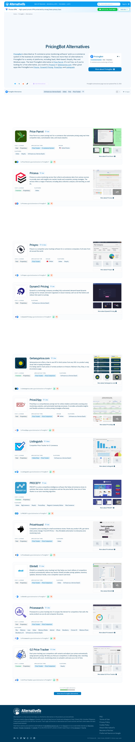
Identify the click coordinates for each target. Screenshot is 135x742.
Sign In (124, 4)
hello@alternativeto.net (51, 726)
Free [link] (69, 92)
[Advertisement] (68, 28)
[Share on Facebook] (15, 83)
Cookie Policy (104, 725)
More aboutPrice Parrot (106, 156)
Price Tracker (36, 148)
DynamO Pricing (46, 67)
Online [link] (64, 92)
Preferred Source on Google (110, 733)
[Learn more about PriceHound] (21, 529)
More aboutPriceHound (106, 549)
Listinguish (70, 67)
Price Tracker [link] (77, 92)
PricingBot (18, 54)
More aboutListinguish (106, 466)
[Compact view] (119, 92)
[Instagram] (31, 738)
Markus (32, 719)
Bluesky (16, 728)
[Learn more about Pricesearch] (21, 612)
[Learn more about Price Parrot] (21, 136)
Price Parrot (58, 62)
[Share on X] (19, 83)
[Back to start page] (18, 4)
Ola (26, 719)
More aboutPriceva (106, 198)
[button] (47, 131)
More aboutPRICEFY (106, 508)
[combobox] (108, 4)
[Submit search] (99, 4)
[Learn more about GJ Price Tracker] (21, 654)
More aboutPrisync (106, 270)
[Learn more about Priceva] (21, 178)
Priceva (52, 64)
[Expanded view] (117, 92)
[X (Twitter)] (18, 738)
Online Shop (35, 458)
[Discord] (14, 738)
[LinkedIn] (34, 738)
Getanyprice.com (64, 64)
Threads (21, 728)
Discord (65, 726)
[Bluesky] (24, 738)
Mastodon (90, 726)
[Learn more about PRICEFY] (21, 488)
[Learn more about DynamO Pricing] (21, 291)
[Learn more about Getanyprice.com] (21, 363)
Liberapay (77, 728)
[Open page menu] (128, 4)
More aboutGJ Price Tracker (106, 674)
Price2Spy (58, 67)
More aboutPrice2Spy (106, 424)
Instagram (27, 728)
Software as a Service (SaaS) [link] (52, 92)
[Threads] (28, 738)
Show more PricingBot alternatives (67, 693)
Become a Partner (106, 730)
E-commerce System (96, 59)
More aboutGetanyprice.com (106, 383)
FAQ (101, 717)
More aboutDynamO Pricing (106, 311)
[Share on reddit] (23, 83)
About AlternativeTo (107, 728)
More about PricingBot (103, 69)
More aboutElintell (106, 591)
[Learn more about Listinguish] (21, 446)
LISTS (68, 4)
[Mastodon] (21, 738)
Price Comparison (50, 376)
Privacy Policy (104, 722)
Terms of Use (104, 719)
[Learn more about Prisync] (21, 250)
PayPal (84, 728)
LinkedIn (35, 728)
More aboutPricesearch (106, 632)
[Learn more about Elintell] (21, 571)
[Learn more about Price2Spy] (21, 404)
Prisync (36, 67)
